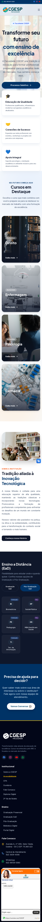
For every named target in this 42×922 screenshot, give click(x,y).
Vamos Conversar (19, 706)
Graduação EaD (10, 588)
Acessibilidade (9, 776)
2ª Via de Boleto (10, 799)
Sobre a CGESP (10, 772)
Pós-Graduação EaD (30, 588)
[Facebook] (34, 1)
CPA (5, 781)
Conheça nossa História (16, 538)
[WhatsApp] (23, 757)
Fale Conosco (9, 790)
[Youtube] (39, 1)
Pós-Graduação (10, 821)
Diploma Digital (9, 794)
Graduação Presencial (12, 812)
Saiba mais (10, 258)
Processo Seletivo (19, 85)
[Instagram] (37, 1)
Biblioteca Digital (10, 826)
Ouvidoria (7, 785)
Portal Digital (8, 830)
